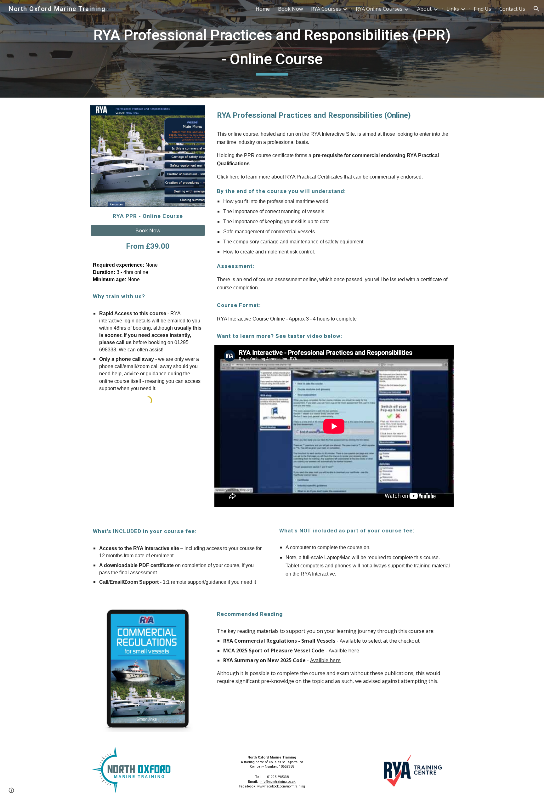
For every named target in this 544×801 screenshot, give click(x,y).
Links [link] (452, 8)
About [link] (424, 8)
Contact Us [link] (512, 8)
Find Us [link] (482, 8)
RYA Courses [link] (326, 8)
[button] (536, 8)
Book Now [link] (290, 8)
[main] (272, 49)
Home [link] (263, 8)
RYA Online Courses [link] (379, 8)
